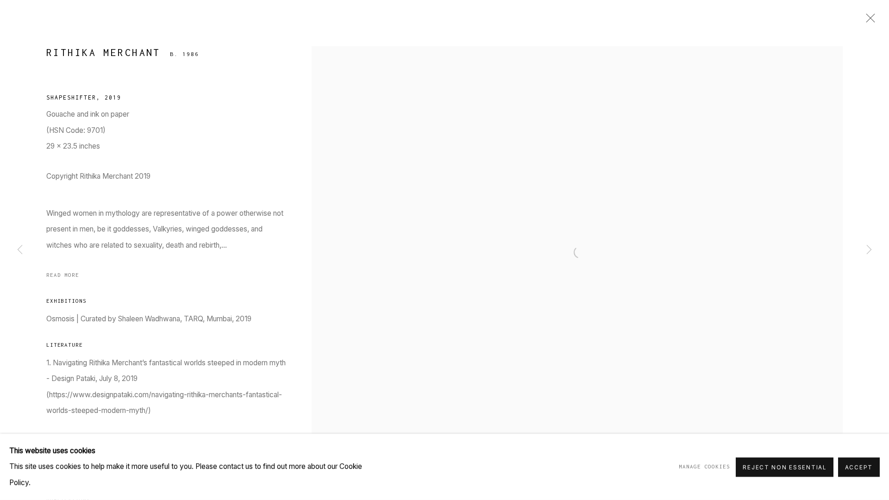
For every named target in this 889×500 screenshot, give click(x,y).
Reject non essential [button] (784, 467)
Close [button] (868, 21)
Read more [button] (62, 275)
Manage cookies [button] (704, 466)
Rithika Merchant (103, 52)
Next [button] (869, 250)
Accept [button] (859, 467)
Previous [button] (20, 250)
